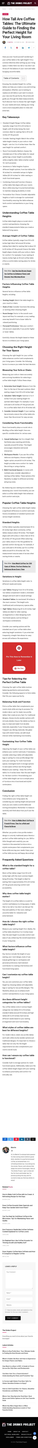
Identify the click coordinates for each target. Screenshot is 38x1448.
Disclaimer (10, 1437)
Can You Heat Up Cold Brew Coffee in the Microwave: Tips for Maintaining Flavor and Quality (18, 1218)
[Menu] (3, 3)
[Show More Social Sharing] (34, 48)
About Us (16, 1431)
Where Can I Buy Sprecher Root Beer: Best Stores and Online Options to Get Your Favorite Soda (18, 1398)
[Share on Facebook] (5, 48)
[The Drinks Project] (20, 3)
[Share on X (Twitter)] (11, 48)
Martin (10, 42)
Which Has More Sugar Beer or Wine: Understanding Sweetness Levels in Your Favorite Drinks (16, 1408)
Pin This (20, 668)
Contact (25, 1431)
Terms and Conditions (24, 1437)
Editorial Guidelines (11, 1434)
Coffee (5, 14)
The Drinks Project (21, 1442)
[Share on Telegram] (29, 48)
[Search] (35, 3)
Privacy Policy (26, 1434)
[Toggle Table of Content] (22, 78)
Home (9, 1431)
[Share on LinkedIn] (23, 48)
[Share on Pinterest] (17, 48)
